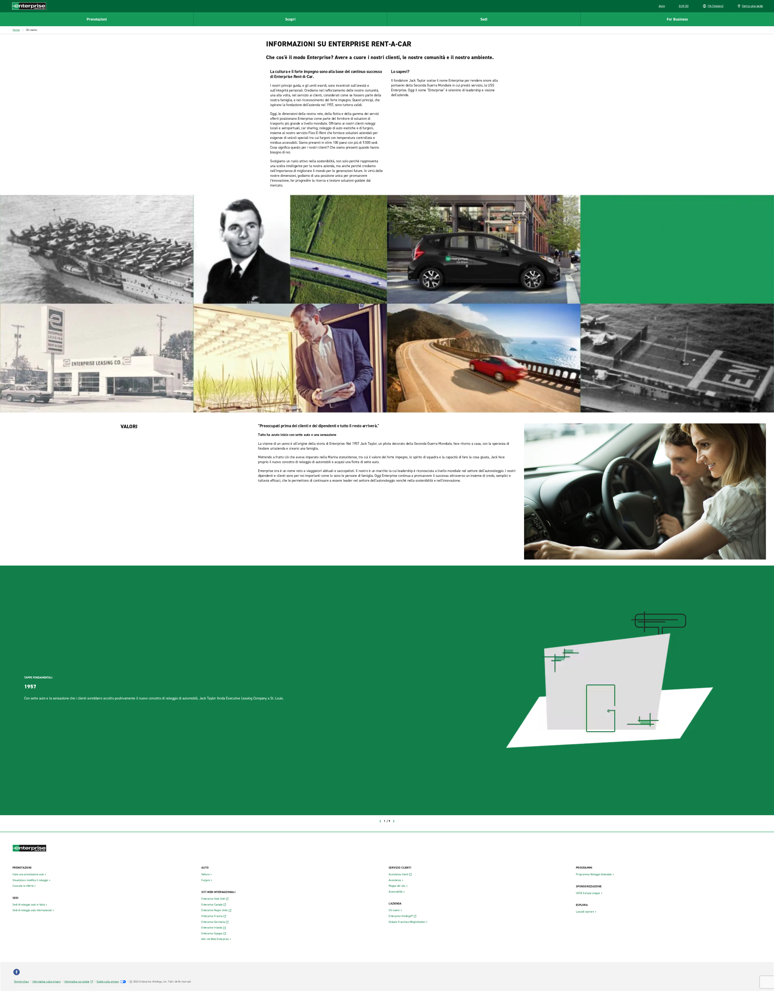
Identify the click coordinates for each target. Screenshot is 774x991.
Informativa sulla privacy (46, 982)
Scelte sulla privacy (108, 982)
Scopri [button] (290, 19)
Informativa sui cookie (76, 982)
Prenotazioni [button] (97, 19)
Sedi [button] (483, 19)
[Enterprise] (29, 5)
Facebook (16, 972)
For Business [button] (677, 19)
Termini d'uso (21, 982)
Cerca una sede (752, 6)
